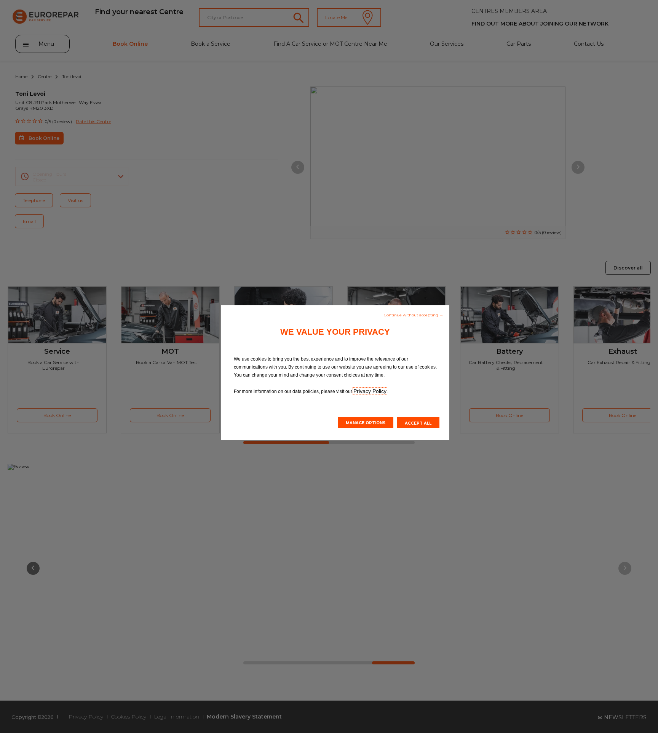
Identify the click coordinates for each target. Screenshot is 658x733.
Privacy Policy (369, 391)
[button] (413, 314)
